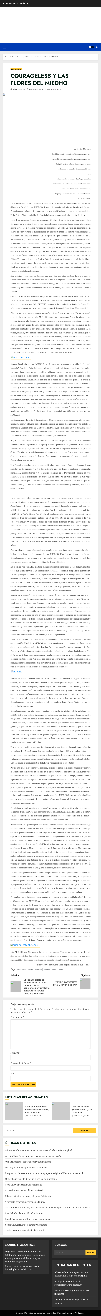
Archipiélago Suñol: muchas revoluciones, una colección (14, 1111)
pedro (61, 969)
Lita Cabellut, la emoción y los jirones (24, 1213)
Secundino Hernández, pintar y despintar (26, 1224)
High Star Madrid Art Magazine (50, 23)
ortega (54, 969)
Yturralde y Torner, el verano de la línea (25, 1201)
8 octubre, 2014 (36, 89)
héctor (30, 969)
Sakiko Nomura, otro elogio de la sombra (26, 1230)
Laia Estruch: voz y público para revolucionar (28, 1219)
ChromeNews (64, 1312)
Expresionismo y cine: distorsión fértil (24, 1190)
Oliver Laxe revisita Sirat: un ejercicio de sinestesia (31, 1178)
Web (13, 1073)
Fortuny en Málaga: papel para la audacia (26, 1167)
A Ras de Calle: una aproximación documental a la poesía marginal (38, 1150)
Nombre (16, 1052)
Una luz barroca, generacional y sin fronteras (61, 1111)
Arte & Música (16, 69)
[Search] (96, 47)
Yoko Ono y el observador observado (23, 1184)
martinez (38, 969)
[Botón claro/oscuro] (91, 47)
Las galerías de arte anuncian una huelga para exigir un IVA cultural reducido (44, 1173)
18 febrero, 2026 (81, 1116)
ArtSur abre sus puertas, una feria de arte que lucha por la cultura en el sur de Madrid (48, 1207)
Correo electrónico (21, 1063)
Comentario (17, 1017)
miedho (47, 969)
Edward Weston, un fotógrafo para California (28, 1196)
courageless (21, 969)
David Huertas (19, 89)
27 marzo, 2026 (34, 1116)
